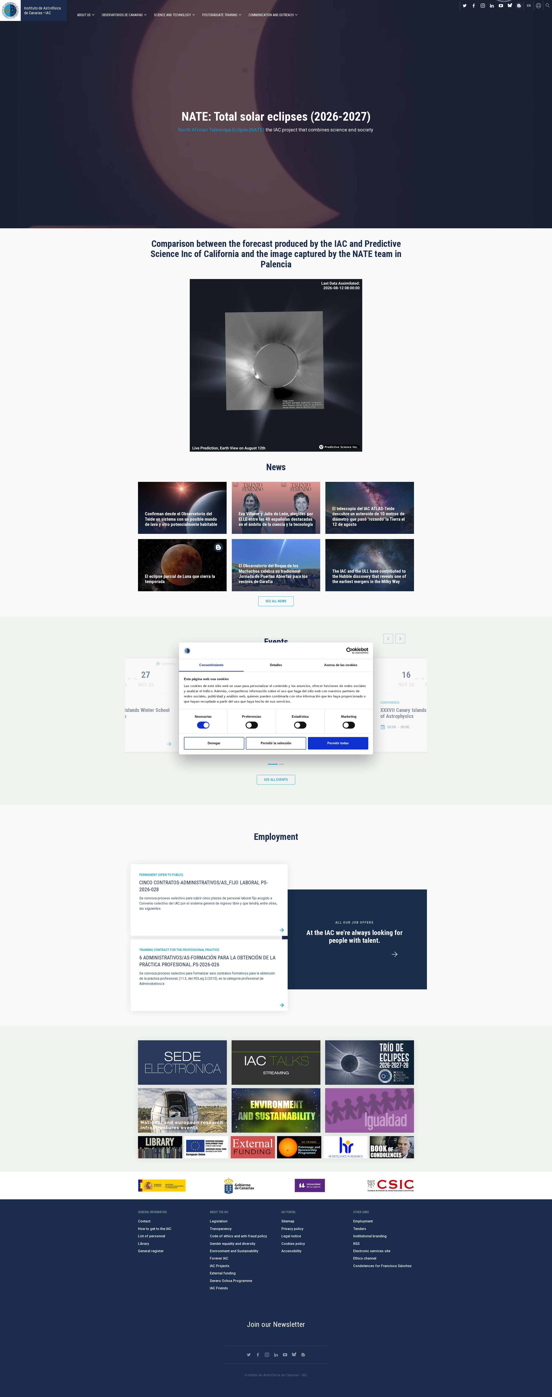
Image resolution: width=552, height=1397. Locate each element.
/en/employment (394, 954)
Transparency (221, 1229)
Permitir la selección (276, 743)
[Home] (10, 10)
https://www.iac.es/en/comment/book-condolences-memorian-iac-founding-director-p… (392, 1147)
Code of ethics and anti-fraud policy (238, 1236)
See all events (276, 779)
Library (143, 1244)
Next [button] (400, 638)
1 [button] (273, 764)
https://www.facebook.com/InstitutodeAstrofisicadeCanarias (473, 5)
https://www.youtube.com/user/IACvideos (500, 5)
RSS (356, 1244)
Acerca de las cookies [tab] (340, 665)
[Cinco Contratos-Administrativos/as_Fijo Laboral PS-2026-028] (282, 930)
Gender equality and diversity (232, 1244)
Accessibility (291, 1251)
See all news (276, 601)
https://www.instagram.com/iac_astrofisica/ (482, 5)
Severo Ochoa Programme (231, 1281)
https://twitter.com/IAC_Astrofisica (464, 5)
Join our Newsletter (276, 1324)
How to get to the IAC (154, 1229)
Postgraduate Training (219, 15)
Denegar (214, 743)
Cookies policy (293, 1244)
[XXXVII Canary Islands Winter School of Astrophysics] (169, 744)
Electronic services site (371, 1251)
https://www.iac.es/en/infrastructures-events (182, 1110)
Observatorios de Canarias (122, 15)
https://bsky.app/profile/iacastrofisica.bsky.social (509, 5)
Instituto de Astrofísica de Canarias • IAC (42, 10)
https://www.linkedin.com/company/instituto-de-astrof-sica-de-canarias (491, 5)
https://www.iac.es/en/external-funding (253, 1147)
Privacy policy (292, 1229)
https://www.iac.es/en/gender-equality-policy (369, 1110)
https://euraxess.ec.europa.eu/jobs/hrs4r (345, 1147)
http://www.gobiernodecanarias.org (239, 1185)
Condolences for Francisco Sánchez (382, 1266)
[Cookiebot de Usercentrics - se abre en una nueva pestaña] (349, 651)
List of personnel (151, 1236)
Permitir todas (338, 743)
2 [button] (281, 764)
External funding (223, 1273)
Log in (538, 5)
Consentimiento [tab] (211, 665)
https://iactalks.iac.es (276, 1062)
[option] (419, 705)
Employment (363, 1221)
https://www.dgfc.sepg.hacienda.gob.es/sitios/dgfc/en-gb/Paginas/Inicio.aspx (206, 1147)
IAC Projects (219, 1266)
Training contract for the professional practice (179, 950)
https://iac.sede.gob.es (182, 1062)
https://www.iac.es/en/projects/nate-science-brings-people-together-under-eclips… (369, 1062)
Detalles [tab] (276, 665)
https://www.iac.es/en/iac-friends (299, 1147)
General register (151, 1251)
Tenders (359, 1229)
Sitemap (287, 1221)
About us (84, 15)
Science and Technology (172, 15)
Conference (390, 702)
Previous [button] (388, 638)
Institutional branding (370, 1236)
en (529, 5)
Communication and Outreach (271, 15)
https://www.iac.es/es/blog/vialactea (519, 5)
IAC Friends (219, 1288)
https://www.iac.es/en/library (160, 1147)
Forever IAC (219, 1258)
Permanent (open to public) (161, 875)
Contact (144, 1221)
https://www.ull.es (310, 1185)
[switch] (252, 725)
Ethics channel (364, 1258)
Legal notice (291, 1236)
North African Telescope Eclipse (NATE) (221, 129)
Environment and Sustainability (234, 1251)
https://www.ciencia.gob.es (162, 1185)
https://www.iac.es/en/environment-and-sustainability (276, 1110)
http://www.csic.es (390, 1185)
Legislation (218, 1221)
